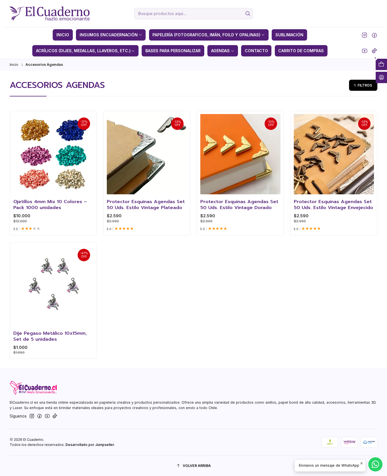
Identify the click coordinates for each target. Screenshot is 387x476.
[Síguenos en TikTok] (374, 51)
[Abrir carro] (381, 64)
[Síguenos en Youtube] (364, 51)
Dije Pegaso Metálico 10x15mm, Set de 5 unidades (50, 336)
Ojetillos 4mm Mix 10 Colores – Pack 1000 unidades (50, 205)
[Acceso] (381, 77)
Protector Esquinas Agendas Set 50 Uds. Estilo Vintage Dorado (239, 205)
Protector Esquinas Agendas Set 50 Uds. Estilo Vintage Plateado (146, 205)
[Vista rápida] (19, 152)
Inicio (14, 65)
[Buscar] (248, 13)
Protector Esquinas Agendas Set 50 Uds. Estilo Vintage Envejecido (333, 205)
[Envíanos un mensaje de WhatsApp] (375, 464)
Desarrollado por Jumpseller (89, 445)
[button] (363, 85)
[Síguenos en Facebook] (374, 35)
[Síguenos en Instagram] (364, 35)
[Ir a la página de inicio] (49, 14)
